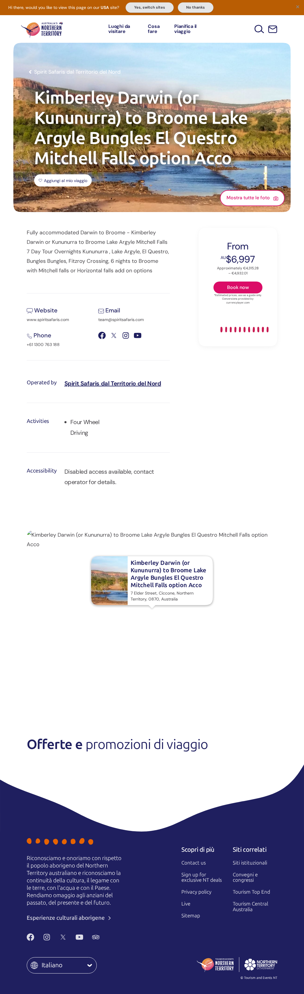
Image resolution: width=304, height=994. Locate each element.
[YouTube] (79, 937)
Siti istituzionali (250, 863)
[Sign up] (272, 29)
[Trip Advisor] (95, 937)
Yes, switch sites (149, 7)
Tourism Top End (251, 892)
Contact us (193, 863)
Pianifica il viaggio (185, 29)
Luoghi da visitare (119, 29)
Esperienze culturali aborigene (66, 917)
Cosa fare (153, 29)
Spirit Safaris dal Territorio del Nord (112, 383)
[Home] (42, 29)
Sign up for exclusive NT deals (201, 877)
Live (185, 904)
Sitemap (190, 916)
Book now (238, 287)
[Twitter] (63, 937)
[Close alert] (297, 6)
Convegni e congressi (245, 877)
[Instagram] (46, 937)
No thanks (195, 7)
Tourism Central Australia (250, 906)
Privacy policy (196, 892)
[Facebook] (30, 937)
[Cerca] (259, 29)
